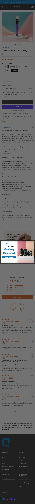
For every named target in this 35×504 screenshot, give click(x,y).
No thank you (9, 259)
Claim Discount (9, 257)
